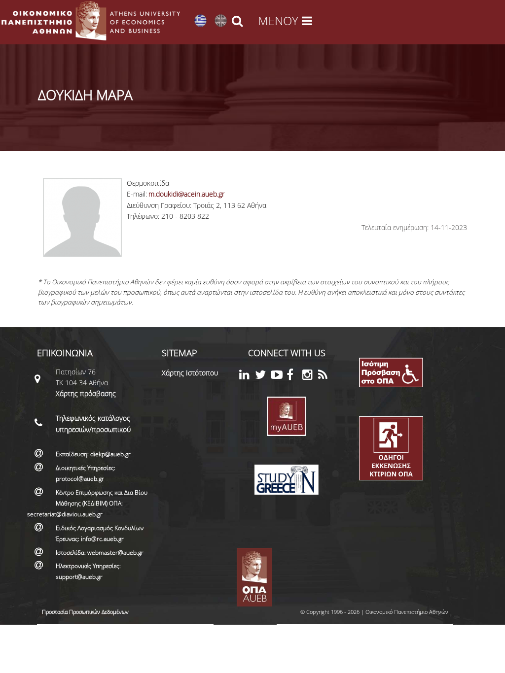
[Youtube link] (279, 376)
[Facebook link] (294, 376)
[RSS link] (326, 376)
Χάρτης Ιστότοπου (190, 372)
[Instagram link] (310, 376)
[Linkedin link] (247, 376)
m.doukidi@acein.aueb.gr (186, 194)
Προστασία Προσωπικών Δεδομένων (85, 611)
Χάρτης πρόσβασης (86, 393)
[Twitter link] (263, 376)
